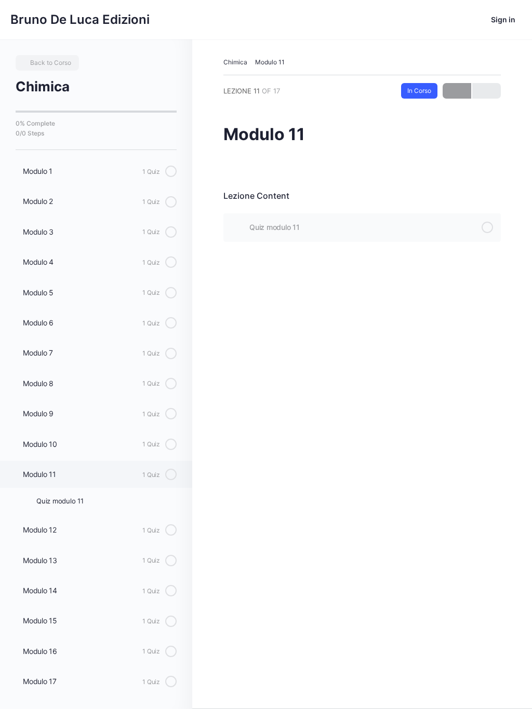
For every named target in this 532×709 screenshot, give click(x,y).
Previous (457, 91)
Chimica (235, 62)
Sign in (503, 19)
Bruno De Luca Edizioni (80, 19)
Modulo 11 (270, 62)
